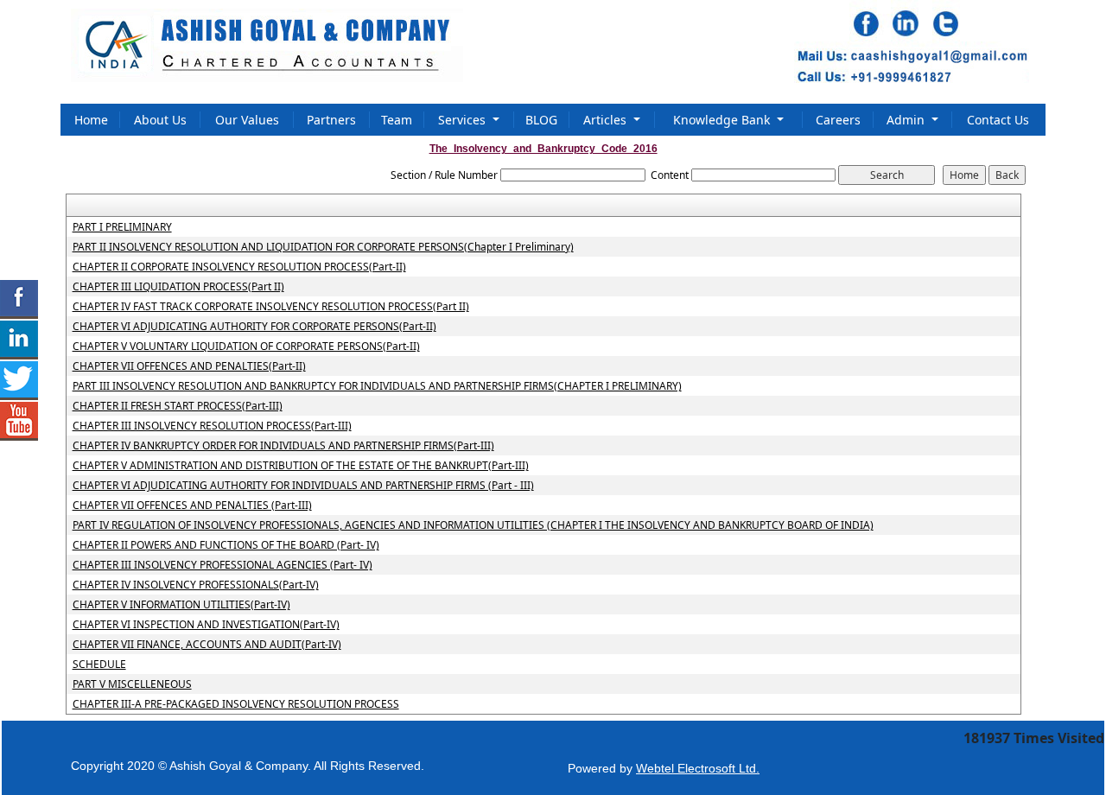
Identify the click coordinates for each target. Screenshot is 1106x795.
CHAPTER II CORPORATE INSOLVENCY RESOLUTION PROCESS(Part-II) (239, 267)
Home (91, 119)
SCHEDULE (99, 664)
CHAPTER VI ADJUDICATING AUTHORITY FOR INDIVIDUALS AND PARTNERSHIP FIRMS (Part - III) (303, 486)
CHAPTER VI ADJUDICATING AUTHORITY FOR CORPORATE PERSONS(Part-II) (254, 327)
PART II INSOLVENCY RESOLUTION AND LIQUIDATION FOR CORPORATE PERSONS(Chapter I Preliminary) (323, 247)
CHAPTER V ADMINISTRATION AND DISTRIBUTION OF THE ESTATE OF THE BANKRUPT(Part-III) (301, 466)
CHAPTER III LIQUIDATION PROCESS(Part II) (178, 287)
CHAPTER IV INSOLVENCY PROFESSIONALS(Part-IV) (196, 585)
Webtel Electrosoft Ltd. (698, 768)
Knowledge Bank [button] (723, 119)
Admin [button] (907, 119)
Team (396, 119)
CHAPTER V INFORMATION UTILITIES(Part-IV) (181, 605)
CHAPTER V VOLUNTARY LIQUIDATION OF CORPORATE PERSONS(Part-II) (246, 346)
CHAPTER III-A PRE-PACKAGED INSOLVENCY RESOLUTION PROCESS (236, 704)
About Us (160, 119)
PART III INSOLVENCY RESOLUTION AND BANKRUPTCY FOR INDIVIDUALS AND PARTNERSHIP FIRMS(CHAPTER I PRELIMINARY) (377, 386)
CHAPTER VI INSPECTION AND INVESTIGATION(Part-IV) (206, 625)
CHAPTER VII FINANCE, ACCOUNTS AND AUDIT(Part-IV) (207, 645)
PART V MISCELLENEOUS (132, 684)
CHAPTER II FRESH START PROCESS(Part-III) (178, 406)
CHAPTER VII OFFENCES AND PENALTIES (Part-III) (192, 505)
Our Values (247, 119)
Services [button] (463, 119)
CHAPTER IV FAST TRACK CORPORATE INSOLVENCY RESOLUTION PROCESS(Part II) (271, 307)
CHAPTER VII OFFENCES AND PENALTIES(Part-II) (189, 366)
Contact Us (998, 119)
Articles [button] (606, 119)
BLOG (541, 119)
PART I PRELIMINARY (122, 227)
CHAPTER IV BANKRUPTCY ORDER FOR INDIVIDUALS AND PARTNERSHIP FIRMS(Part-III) (283, 446)
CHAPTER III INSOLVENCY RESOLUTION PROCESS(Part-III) (212, 426)
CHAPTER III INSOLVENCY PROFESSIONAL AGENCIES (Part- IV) (222, 565)
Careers (838, 119)
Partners (331, 119)
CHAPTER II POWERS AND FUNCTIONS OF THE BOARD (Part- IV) (226, 545)
